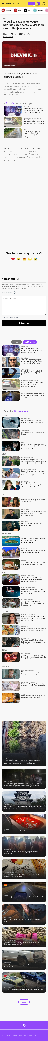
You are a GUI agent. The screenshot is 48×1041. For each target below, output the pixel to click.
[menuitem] (43, 3)
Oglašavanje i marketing (22, 1035)
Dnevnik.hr (8, 10)
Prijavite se (24, 323)
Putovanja (40, 10)
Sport (29, 10)
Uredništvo (6, 1035)
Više (24, 1002)
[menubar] (43, 3)
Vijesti (19, 10)
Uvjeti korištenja (41, 1035)
